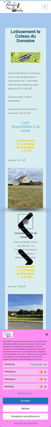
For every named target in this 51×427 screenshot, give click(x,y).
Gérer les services (25, 393)
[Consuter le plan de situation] (25, 221)
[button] (46, 334)
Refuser (26, 408)
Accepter (25, 400)
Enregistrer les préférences (25, 416)
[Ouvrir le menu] (45, 7)
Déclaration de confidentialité (25, 423)
